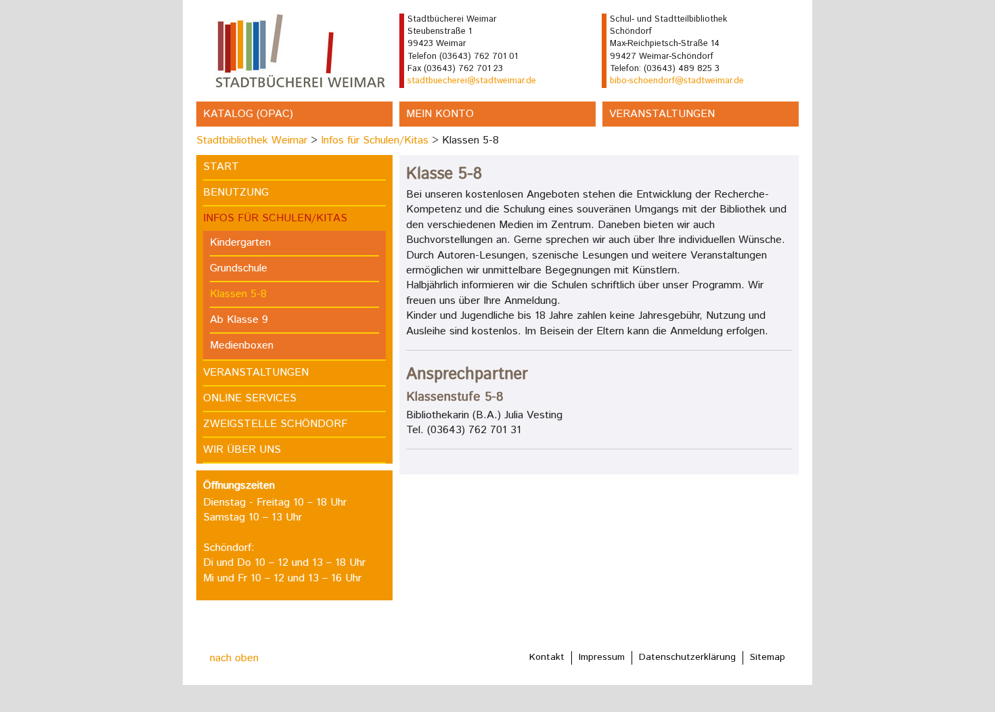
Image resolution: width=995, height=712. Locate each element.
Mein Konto (440, 114)
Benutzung (236, 192)
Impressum (602, 657)
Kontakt (547, 657)
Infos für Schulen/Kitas (374, 140)
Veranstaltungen (662, 114)
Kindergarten (240, 242)
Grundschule (238, 268)
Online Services (249, 398)
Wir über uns (242, 450)
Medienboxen (241, 345)
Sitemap (767, 657)
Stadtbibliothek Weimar (251, 140)
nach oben (234, 658)
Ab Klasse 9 (239, 320)
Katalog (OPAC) (248, 114)
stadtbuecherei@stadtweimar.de (471, 80)
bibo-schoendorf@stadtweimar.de (677, 80)
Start (221, 167)
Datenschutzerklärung (687, 657)
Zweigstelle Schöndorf (275, 424)
